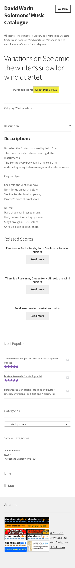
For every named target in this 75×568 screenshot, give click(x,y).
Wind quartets (36, 40)
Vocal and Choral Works (21, 458)
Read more (37, 259)
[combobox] (37, 424)
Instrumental (24, 35)
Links (11, 485)
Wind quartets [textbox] (36, 424)
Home (11, 35)
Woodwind (39, 35)
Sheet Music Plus (46, 89)
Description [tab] (11, 126)
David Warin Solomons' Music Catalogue (24, 15)
